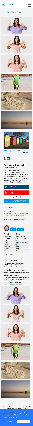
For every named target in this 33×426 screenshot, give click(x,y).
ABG (29, 407)
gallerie (20, 230)
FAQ (6, 284)
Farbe (10, 214)
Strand (6, 215)
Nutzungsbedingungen (15, 284)
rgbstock (9, 5)
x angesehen (11, 151)
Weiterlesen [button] (14, 417)
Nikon (16, 240)
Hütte (14, 214)
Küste (19, 214)
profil (13, 230)
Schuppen (24, 214)
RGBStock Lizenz (11, 260)
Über (24, 409)
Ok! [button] (24, 421)
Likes (5, 153)
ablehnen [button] (9, 421)
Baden (6, 214)
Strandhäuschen (19, 215)
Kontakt (25, 407)
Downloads (22, 151)
